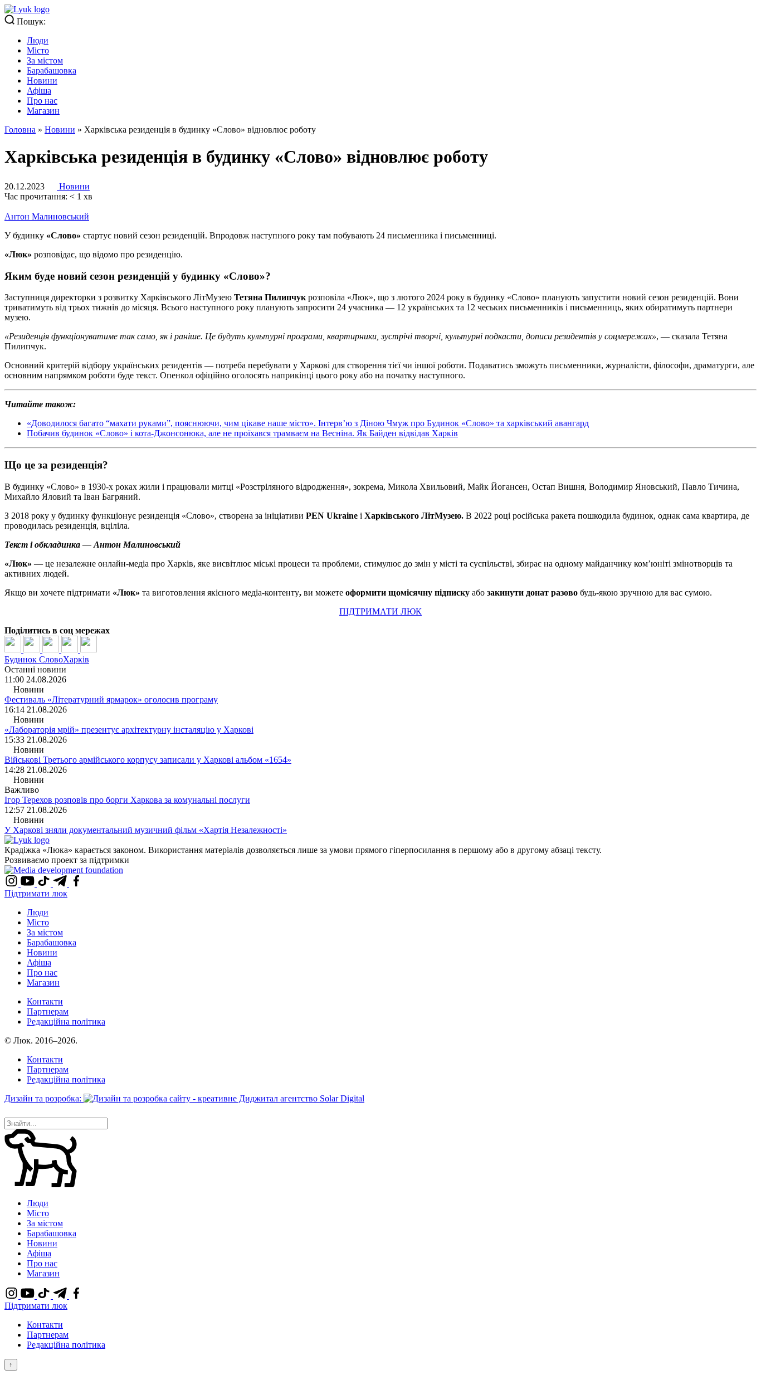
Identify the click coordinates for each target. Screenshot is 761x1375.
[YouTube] (29, 883)
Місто (38, 50)
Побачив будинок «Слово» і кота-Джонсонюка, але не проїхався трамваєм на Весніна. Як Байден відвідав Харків (242, 433)
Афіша (39, 90)
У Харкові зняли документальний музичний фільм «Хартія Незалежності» (145, 830)
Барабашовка (51, 70)
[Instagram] (12, 883)
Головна (20, 129)
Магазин (43, 110)
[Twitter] (32, 649)
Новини (42, 80)
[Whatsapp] (88, 649)
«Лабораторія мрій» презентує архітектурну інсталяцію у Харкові (128, 729)
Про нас (42, 100)
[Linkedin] (51, 649)
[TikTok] (45, 883)
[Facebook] (13, 649)
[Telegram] (70, 649)
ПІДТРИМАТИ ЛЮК (380, 611)
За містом (45, 60)
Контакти (45, 1001)
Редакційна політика (66, 1021)
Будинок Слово (33, 659)
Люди (37, 40)
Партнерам (48, 1011)
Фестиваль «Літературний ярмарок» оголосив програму (111, 699)
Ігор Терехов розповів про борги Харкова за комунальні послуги (127, 799)
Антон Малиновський (46, 216)
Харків (76, 659)
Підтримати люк (35, 893)
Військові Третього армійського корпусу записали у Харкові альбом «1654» (147, 759)
